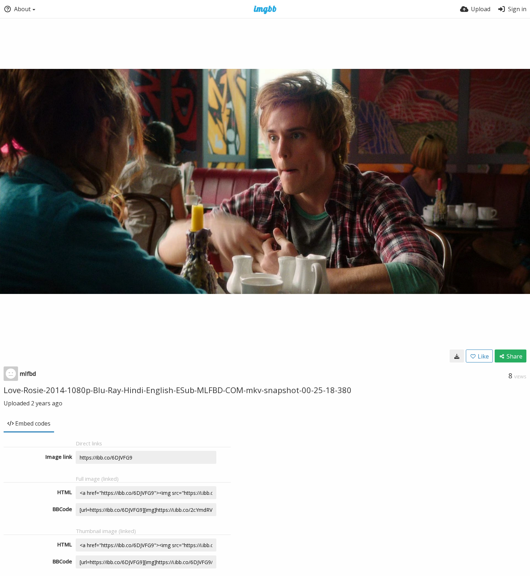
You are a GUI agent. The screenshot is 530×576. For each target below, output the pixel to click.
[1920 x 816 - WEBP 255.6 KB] (457, 355)
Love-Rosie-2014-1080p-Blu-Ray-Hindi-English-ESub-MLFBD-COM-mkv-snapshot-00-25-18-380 (178, 389)
